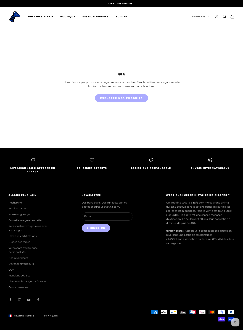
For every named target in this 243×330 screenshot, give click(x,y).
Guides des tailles (19, 242)
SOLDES (127, 3)
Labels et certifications (23, 236)
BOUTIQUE (67, 16)
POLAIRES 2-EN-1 (40, 16)
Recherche (15, 202)
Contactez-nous (18, 287)
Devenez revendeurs (21, 263)
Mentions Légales (19, 275)
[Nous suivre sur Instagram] (19, 300)
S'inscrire (96, 227)
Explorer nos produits (121, 98)
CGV (11, 269)
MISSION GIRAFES (96, 16)
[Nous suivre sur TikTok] (38, 300)
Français (199, 16)
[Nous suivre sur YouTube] (29, 300)
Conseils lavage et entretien (26, 220)
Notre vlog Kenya (19, 214)
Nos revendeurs (18, 258)
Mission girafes (18, 208)
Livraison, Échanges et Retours (28, 281)
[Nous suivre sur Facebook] (10, 300)
